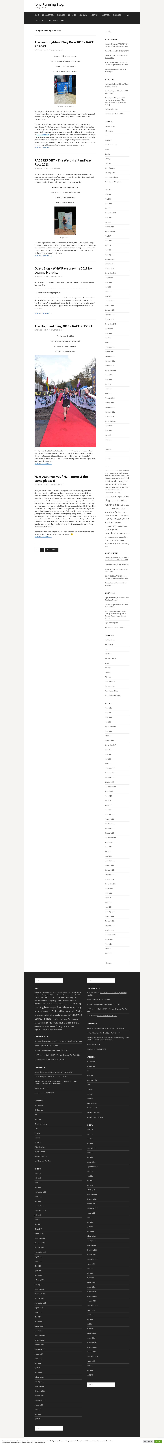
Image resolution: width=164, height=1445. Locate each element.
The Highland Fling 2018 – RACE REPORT (63, 326)
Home (37, 15)
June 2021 (108, 194)
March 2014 (108, 393)
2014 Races (72, 15)
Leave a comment (57, 50)
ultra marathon (55, 1022)
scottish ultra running (116, 515)
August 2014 (109, 375)
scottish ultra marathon (43, 1011)
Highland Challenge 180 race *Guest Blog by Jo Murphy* (117, 85)
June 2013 (108, 430)
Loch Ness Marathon (69, 1001)
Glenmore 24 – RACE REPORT (119, 51)
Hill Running (109, 131)
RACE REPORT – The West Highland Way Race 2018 (63, 162)
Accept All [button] (158, 1442)
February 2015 (109, 347)
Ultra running (122, 533)
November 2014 (110, 361)
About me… (40, 21)
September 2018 (110, 213)
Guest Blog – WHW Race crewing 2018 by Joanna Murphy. (63, 270)
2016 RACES (94, 15)
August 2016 (109, 278)
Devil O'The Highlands (111, 475)
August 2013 (109, 426)
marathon (118, 490)
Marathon (108, 140)
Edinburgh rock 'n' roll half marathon (59, 995)
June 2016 (108, 282)
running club (113, 501)
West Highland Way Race (113, 182)
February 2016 (109, 301)
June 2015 (108, 333)
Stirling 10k (64, 1015)
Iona (46, 50)
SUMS (109, 519)
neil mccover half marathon (66, 1004)
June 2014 (108, 379)
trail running (124, 526)
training (109, 529)
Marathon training (111, 145)
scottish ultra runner (39, 1015)
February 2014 (109, 398)
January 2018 (109, 227)
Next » (54, 550)
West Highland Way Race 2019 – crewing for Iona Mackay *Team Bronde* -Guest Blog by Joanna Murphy (115, 101)
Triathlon (108, 163)
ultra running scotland (111, 537)
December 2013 (110, 407)
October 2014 (109, 366)
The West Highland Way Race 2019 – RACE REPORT (64, 44)
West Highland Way (111, 177)
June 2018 (108, 218)
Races (107, 149)
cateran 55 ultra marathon (60, 992)
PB (111, 497)
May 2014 (108, 384)
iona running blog (112, 487)
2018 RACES (117, 15)
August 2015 (109, 329)
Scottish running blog (69, 1007)
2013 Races (61, 15)
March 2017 (108, 250)
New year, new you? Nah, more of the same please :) (61, 478)
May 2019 (108, 208)
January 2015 (109, 352)
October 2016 (109, 268)
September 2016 (110, 273)
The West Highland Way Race (63, 1019)
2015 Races (83, 15)
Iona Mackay (120, 484)
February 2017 (109, 255)
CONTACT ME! (53, 21)
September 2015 (110, 324)
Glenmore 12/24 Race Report (55, 1060)
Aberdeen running (111, 470)
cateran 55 (121, 470)
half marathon (42, 997)
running (116, 496)
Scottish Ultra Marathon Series (67, 1011)
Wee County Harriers (60, 1026)
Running (107, 154)
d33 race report (126, 473)
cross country (116, 473)
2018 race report (43, 135)
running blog (42, 1007)
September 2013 (110, 421)
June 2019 (108, 204)
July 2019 (108, 199)
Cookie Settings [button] (148, 1442)
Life (106, 136)
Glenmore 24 (115, 478)
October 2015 (109, 319)
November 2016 (110, 264)
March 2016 (108, 296)
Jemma (123, 487)
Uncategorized (110, 173)
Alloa (117, 470)
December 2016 (110, 259)
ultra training (120, 537)
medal (122, 493)
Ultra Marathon (110, 168)
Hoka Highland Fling (66, 997)
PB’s (63, 21)
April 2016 (108, 292)
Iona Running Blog (49, 4)
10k (106, 470)
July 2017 (108, 236)
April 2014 (108, 389)
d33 (121, 473)
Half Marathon (110, 126)
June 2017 (108, 241)
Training (107, 159)
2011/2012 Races (48, 15)
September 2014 (110, 370)
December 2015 (110, 310)
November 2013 (110, 412)
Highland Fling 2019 (111, 109)
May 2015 (108, 338)
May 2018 (108, 222)
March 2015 (108, 342)
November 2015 (110, 315)
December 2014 (110, 356)
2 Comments (55, 168)
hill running (118, 481)
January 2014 (109, 403)
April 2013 (108, 440)
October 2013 (109, 416)
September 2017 (110, 231)
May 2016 (108, 287)
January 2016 (109, 305)
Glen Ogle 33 (121, 478)
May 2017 (108, 245)
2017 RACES (106, 15)
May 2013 (108, 435)
